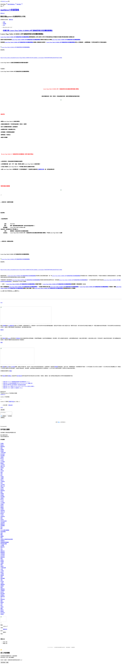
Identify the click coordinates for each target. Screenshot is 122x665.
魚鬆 (2, 342)
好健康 (2, 508)
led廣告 (2, 570)
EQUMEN (3, 612)
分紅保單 (3, 522)
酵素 (2, 518)
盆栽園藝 (3, 525)
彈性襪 (2, 575)
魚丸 (2, 475)
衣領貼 (2, 443)
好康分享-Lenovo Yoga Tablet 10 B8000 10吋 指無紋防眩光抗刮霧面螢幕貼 (27, 30)
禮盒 (11, 370)
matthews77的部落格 (10, 10)
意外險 (2, 519)
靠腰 (2, 533)
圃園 (2, 608)
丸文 (8, 366)
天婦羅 (2, 476)
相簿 (4, 22)
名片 (4, 25)
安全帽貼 (3, 455)
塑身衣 (2, 329)
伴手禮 (2, 470)
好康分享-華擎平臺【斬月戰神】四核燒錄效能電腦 (14, 384)
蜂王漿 (2, 513)
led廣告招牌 (3, 567)
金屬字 (2, 566)
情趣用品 (3, 584)
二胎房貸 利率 (41, 169)
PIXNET (51, 647)
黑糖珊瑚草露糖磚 (5, 542)
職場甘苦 (11, 19)
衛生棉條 (3, 593)
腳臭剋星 (12, 325)
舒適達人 (10, 375)
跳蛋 (2, 587)
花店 (2, 549)
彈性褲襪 (3, 578)
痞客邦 (10, 401)
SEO (1, 548)
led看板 (2, 573)
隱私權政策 (68, 647)
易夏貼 (2, 457)
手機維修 (3, 590)
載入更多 (2, 409)
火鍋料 (2, 478)
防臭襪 (2, 451)
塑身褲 (2, 611)
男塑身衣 (18, 338)
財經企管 (10, 405)
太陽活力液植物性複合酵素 (7, 539)
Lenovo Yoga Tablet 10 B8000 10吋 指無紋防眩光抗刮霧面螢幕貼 (22, 275)
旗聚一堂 (3, 466)
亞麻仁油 (3, 511)
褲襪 (2, 576)
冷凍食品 (3, 481)
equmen (9, 338)
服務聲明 (73, 647)
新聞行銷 (3, 599)
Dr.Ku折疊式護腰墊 (5, 530)
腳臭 (2, 448)
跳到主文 (3, 13)
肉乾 (2, 473)
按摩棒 (2, 586)
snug (1, 302)
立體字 (2, 563)
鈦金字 (2, 572)
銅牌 (2, 564)
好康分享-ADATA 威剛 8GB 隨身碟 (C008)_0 (13, 387)
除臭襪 (4, 325)
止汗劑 (2, 460)
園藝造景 (3, 524)
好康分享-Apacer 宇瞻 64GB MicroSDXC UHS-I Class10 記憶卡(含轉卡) (18, 386)
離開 (7, 662)
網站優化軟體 (4, 543)
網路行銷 (3, 596)
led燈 (2, 569)
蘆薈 (2, 600)
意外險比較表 (4, 521)
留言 (13, 401)
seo (1, 597)
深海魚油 (3, 516)
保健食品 (3, 510)
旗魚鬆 (56, 366)
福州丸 (2, 480)
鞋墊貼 (2, 463)
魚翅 (2, 483)
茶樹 (2, 603)
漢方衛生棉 (19, 375)
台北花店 (3, 555)
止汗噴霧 (3, 461)
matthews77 (3, 394)
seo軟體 (2, 545)
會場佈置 (3, 554)
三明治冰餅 (3, 452)
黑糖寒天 (3, 540)
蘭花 (2, 528)
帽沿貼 (2, 445)
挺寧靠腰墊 (3, 531)
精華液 (2, 602)
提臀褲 (2, 614)
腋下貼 (2, 458)
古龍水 (2, 606)
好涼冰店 (3, 454)
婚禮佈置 (3, 552)
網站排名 (3, 546)
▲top (2, 407)
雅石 (2, 527)
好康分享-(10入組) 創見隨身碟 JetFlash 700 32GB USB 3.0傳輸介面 (17, 383)
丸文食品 (13, 366)
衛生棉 (4, 375)
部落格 (4, 23)
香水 (2, 605)
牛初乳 (2, 514)
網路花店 (3, 551)
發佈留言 (2, 417)
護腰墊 (2, 536)
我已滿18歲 (3, 662)
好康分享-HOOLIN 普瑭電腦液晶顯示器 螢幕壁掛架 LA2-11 (16, 381)
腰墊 (2, 534)
